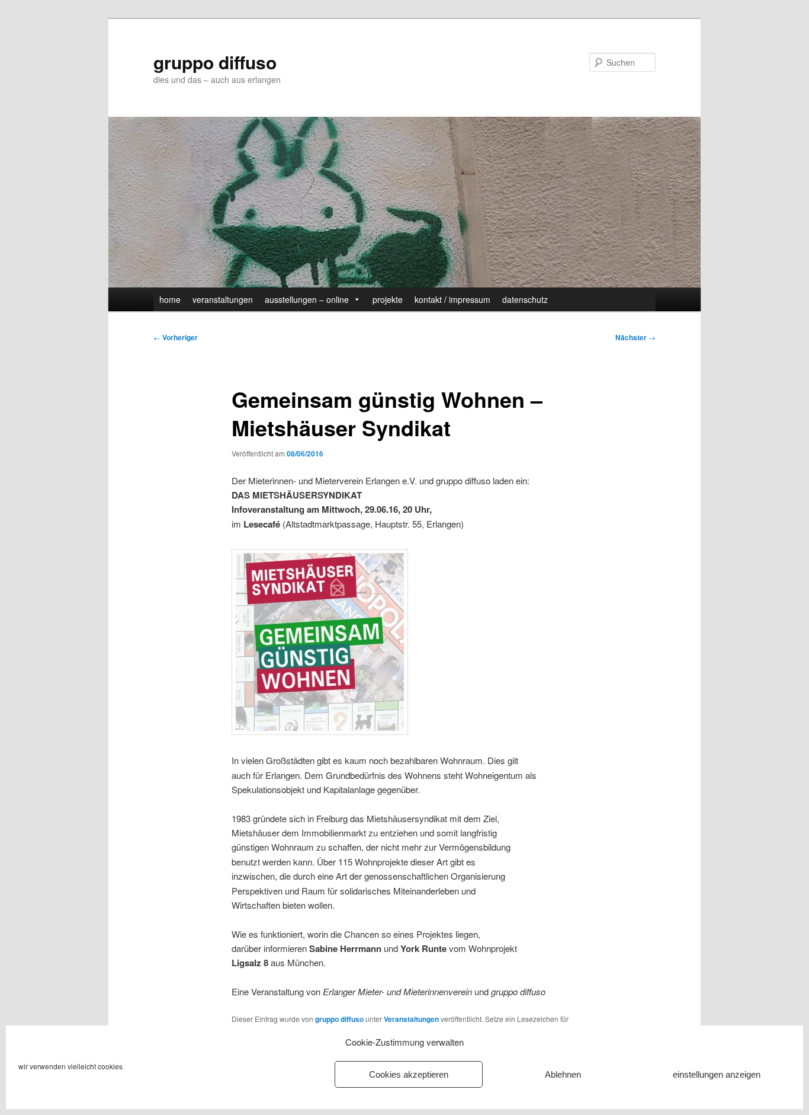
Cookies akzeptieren (408, 1074)
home (170, 299)
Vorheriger (175, 337)
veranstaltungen (222, 299)
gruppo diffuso (215, 62)
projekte (388, 299)
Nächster (635, 337)
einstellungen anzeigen (716, 1074)
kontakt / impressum (452, 299)
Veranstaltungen (411, 1019)
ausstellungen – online (307, 299)
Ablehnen (563, 1074)
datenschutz (525, 299)
